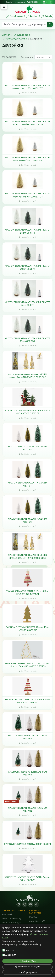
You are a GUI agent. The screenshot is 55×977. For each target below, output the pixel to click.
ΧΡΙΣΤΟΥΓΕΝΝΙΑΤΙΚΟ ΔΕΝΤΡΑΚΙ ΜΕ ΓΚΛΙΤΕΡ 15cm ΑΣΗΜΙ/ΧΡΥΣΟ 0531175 (27, 159)
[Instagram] (24, 904)
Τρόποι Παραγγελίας (11, 918)
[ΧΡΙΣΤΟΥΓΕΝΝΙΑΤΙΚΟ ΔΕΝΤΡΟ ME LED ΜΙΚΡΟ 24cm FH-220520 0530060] (27, 361)
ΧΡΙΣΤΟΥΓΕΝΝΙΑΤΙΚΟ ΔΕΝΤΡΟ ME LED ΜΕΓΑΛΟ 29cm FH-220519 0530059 (27, 556)
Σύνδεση (34, 16)
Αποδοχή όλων (29, 961)
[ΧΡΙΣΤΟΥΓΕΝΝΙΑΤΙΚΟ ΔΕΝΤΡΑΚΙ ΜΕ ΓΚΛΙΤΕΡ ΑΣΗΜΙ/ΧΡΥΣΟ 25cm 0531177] (27, 72)
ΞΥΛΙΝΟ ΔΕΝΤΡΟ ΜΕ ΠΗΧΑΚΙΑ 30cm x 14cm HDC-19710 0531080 (27, 701)
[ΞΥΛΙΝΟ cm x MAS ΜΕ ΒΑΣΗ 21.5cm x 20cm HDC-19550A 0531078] (27, 397)
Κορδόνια (33, 917)
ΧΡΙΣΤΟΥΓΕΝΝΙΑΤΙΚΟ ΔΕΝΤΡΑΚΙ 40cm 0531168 (27, 448)
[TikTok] (36, 904)
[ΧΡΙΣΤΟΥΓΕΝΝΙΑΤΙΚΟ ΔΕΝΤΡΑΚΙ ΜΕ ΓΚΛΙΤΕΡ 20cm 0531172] (27, 252)
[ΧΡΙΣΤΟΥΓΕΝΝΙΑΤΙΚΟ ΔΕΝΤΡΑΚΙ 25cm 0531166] (27, 505)
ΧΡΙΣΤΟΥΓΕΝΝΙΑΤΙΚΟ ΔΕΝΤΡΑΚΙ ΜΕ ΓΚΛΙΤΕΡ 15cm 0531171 (27, 304)
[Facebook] (18, 904)
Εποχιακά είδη (21, 34)
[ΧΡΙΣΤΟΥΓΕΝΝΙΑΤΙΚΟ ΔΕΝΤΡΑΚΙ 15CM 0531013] (27, 758)
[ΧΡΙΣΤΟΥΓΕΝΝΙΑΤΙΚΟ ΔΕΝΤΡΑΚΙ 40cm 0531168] (27, 433)
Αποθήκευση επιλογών (29, 966)
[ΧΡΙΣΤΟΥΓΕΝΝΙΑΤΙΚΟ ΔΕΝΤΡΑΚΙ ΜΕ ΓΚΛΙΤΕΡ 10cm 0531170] (27, 325)
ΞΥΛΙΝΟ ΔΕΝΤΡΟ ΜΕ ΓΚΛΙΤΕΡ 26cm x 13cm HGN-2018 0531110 (27, 629)
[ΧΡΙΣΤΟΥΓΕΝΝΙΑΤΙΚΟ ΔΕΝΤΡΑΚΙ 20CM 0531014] (27, 722)
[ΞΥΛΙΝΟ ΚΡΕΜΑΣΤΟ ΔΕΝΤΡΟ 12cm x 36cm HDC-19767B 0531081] (27, 578)
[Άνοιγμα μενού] (4, 7)
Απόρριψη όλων (29, 972)
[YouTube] (30, 904)
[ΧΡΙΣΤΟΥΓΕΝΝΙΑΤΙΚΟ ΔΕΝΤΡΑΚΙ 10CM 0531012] (27, 794)
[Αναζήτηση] (50, 24)
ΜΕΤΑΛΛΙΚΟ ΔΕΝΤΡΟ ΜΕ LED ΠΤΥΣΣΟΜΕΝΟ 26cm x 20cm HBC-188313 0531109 (27, 665)
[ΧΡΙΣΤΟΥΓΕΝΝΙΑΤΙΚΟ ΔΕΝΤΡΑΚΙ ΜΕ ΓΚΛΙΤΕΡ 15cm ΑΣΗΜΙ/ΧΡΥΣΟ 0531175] (27, 144)
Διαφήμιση (10, 955)
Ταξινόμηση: (27, 57)
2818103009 (34, 2)
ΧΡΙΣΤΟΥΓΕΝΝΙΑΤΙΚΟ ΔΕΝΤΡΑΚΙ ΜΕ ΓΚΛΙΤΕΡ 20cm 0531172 (27, 267)
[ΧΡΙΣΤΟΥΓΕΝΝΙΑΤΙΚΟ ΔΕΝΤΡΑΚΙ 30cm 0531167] (27, 469)
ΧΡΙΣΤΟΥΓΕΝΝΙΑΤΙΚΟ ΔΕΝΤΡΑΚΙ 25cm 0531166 (27, 520)
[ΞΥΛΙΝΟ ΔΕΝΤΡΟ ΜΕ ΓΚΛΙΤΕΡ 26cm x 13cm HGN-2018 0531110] (27, 614)
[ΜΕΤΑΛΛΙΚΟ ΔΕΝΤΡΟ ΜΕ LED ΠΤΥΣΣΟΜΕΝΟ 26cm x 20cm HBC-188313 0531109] (27, 650)
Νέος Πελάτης (16, 16)
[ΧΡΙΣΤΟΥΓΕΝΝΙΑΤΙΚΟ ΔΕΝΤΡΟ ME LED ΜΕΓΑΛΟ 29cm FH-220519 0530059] (27, 542)
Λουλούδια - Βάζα (37, 921)
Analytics (9, 950)
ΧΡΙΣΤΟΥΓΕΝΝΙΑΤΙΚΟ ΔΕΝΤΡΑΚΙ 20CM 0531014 (27, 737)
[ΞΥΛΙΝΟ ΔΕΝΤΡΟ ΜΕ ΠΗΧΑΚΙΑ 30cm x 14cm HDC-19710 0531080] (27, 686)
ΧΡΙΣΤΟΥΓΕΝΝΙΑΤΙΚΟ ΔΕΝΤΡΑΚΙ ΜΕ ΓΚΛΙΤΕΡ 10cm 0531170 (27, 340)
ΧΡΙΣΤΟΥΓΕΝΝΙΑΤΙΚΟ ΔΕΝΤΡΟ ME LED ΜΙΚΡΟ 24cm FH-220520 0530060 (27, 376)
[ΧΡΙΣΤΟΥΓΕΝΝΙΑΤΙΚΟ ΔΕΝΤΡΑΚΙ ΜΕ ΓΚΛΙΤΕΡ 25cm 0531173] (27, 216)
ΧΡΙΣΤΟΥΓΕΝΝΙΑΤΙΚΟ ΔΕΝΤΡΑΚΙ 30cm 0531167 (27, 484)
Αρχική (6, 34)
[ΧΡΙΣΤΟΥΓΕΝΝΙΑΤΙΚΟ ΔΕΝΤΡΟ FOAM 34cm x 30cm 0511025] (27, 864)
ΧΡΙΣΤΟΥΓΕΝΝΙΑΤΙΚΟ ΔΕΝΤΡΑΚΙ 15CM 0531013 (27, 773)
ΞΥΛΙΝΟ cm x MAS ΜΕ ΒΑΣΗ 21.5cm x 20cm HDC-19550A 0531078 (27, 412)
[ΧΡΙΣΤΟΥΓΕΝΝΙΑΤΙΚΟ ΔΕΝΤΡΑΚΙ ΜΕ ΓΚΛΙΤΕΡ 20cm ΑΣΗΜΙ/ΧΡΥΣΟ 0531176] (27, 108)
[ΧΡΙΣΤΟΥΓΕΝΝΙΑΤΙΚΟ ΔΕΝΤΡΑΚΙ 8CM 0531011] (27, 831)
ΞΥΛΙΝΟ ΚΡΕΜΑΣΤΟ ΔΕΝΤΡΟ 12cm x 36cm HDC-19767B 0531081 (27, 593)
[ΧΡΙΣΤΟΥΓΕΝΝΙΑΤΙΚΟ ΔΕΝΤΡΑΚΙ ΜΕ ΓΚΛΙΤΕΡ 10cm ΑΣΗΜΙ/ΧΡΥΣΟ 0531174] (27, 180)
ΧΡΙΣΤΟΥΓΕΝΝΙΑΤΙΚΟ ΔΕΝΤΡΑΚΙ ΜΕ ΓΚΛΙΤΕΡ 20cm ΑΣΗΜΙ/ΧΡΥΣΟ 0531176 (27, 123)
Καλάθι (48, 16)
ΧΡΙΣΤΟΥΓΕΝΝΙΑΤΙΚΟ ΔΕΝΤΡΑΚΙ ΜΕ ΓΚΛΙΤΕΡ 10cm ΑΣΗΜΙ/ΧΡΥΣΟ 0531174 (27, 195)
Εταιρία (9, 2)
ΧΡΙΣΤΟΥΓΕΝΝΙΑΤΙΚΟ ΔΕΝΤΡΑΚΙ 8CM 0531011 (27, 844)
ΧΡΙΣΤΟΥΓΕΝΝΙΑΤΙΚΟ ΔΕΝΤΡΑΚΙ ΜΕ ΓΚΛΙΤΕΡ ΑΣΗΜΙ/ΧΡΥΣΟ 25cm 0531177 (27, 87)
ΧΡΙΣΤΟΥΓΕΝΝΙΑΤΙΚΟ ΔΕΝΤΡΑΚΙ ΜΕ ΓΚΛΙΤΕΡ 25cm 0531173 (27, 231)
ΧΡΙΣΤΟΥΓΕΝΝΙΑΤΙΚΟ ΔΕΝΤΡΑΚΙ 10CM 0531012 (27, 809)
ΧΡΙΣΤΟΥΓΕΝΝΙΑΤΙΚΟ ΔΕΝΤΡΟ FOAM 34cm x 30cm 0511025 (27, 879)
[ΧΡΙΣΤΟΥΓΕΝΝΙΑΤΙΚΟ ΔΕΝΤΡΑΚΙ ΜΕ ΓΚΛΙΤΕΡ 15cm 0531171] (27, 289)
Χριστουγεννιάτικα (16, 38)
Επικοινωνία (20, 2)
